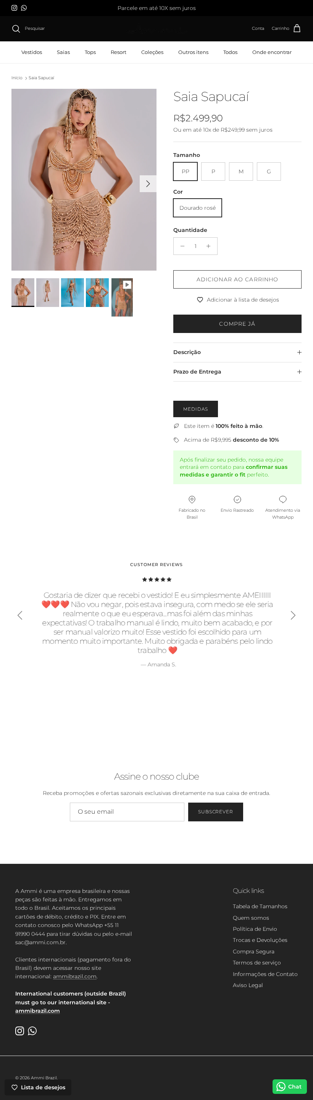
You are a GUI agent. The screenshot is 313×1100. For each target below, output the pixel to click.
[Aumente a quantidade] (210, 246)
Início (17, 78)
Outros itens (193, 52)
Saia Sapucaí (41, 78)
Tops (90, 52)
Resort (118, 52)
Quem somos (251, 917)
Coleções (152, 52)
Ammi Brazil (44, 1077)
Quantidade (190, 230)
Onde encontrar (272, 52)
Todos (230, 52)
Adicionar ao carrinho (238, 279)
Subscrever (216, 811)
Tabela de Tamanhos (260, 906)
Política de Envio (255, 928)
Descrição (187, 352)
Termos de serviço (257, 962)
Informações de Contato (265, 974)
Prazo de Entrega (197, 371)
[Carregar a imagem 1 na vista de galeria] (83, 180)
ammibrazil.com (75, 976)
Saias (63, 52)
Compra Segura (253, 951)
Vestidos (31, 52)
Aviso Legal (248, 985)
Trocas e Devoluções (260, 940)
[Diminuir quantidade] (180, 246)
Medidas (195, 409)
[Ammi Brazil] (156, 29)
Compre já (237, 323)
